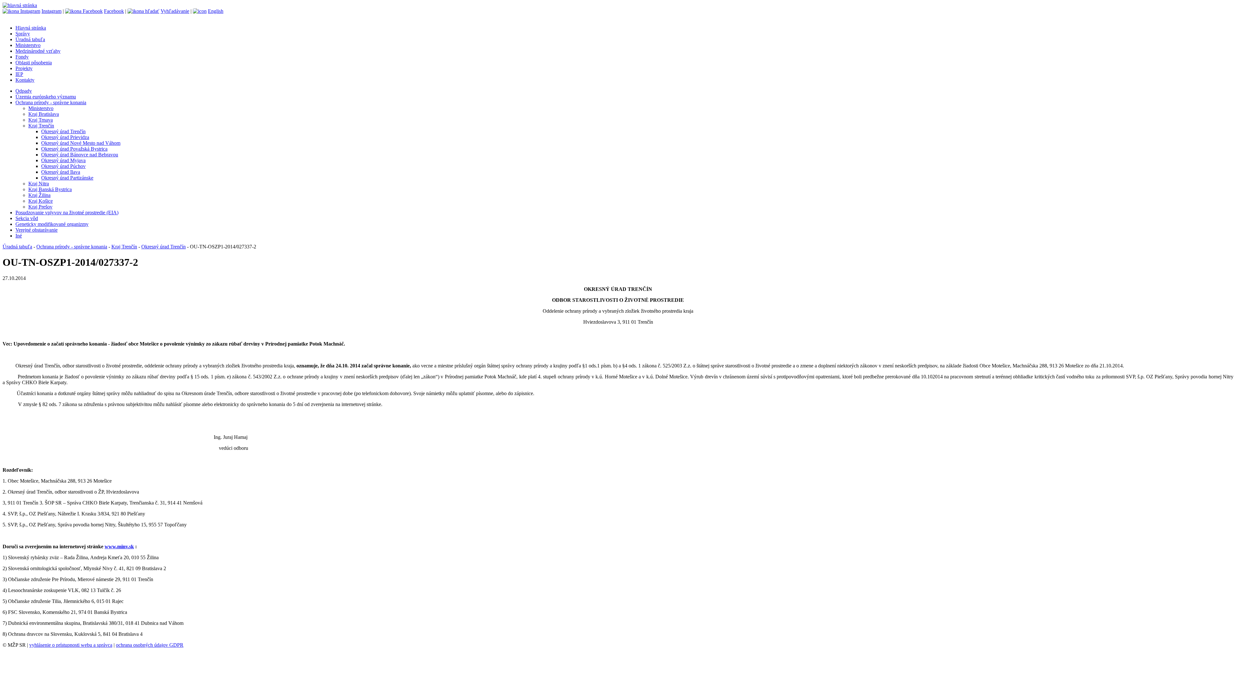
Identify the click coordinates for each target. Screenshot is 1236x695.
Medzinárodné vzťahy (38, 51)
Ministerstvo (28, 45)
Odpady (23, 91)
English (215, 11)
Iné (18, 235)
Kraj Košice (40, 201)
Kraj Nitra (38, 183)
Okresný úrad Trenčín (63, 131)
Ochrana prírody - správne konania (50, 102)
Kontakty (24, 80)
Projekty (24, 68)
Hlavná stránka (30, 28)
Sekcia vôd (26, 218)
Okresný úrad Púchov (63, 166)
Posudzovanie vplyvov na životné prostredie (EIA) (66, 212)
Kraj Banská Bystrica (50, 189)
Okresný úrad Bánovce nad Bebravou (79, 154)
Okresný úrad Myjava (63, 160)
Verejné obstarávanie (36, 230)
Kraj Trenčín (41, 125)
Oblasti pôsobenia (33, 62)
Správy (22, 33)
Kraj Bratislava (43, 114)
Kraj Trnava (40, 120)
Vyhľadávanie (175, 11)
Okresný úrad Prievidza (65, 137)
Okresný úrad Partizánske (67, 178)
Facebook (114, 11)
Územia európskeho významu (45, 96)
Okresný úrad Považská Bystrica (74, 149)
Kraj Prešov (40, 206)
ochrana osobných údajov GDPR (149, 645)
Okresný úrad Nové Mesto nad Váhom (80, 143)
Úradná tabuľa (30, 39)
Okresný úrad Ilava (60, 172)
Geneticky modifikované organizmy (52, 224)
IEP (19, 74)
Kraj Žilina (39, 195)
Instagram (51, 11)
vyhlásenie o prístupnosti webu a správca (70, 645)
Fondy (22, 57)
